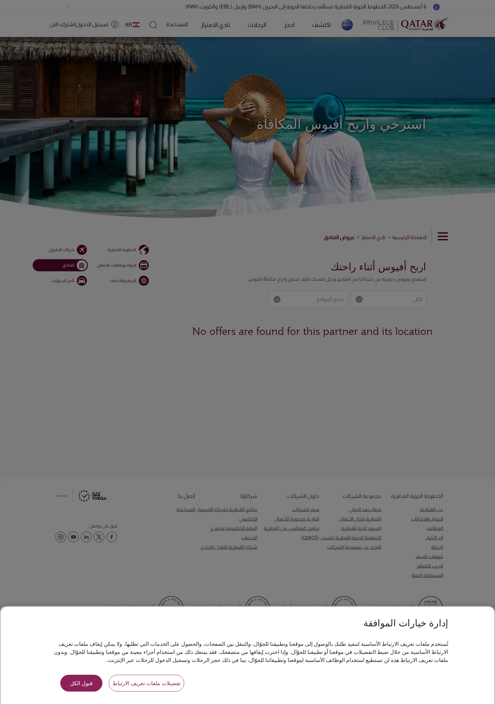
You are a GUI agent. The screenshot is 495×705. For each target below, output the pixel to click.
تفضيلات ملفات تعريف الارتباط (146, 683)
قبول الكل (81, 683)
